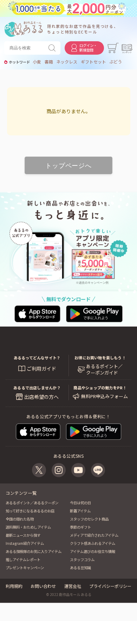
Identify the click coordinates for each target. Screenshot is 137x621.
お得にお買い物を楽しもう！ (100, 357)
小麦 (37, 62)
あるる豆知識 (80, 567)
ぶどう (115, 62)
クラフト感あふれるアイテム (92, 543)
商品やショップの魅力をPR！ (99, 387)
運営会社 (72, 586)
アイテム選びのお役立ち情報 (92, 551)
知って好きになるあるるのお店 (30, 510)
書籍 (49, 62)
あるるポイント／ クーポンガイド (104, 369)
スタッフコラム (82, 559)
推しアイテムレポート (23, 559)
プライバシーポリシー (110, 586)
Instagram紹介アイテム (25, 543)
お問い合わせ (43, 586)
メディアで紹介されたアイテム (94, 535)
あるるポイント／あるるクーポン (32, 502)
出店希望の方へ (41, 396)
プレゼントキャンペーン (25, 567)
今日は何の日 (80, 502)
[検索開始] (53, 48)
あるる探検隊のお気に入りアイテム (33, 551)
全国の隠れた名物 (20, 519)
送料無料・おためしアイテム (28, 527)
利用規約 (14, 586)
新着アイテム (80, 510)
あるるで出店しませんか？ (37, 387)
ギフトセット (93, 62)
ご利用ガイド (41, 368)
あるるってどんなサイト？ (37, 357)
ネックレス (66, 62)
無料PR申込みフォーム (104, 396)
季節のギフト (80, 527)
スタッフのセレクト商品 (89, 519)
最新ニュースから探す (23, 535)
